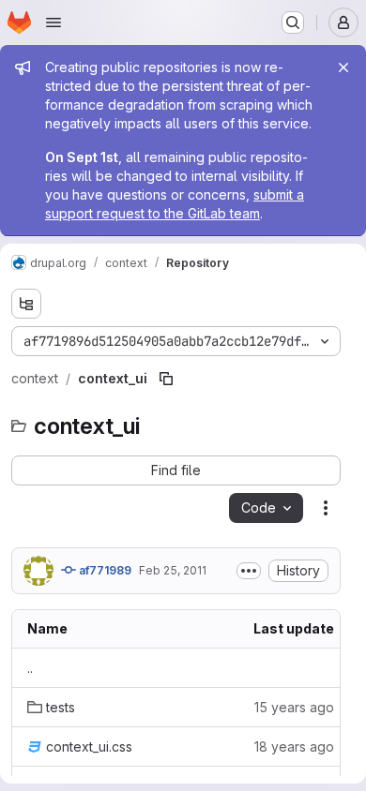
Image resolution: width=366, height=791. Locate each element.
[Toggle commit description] (248, 570)
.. (30, 668)
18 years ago (294, 746)
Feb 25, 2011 (172, 570)
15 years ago (294, 707)
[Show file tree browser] (26, 304)
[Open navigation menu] (53, 22)
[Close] (343, 67)
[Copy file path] (166, 379)
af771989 (103, 570)
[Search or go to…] (293, 22)
